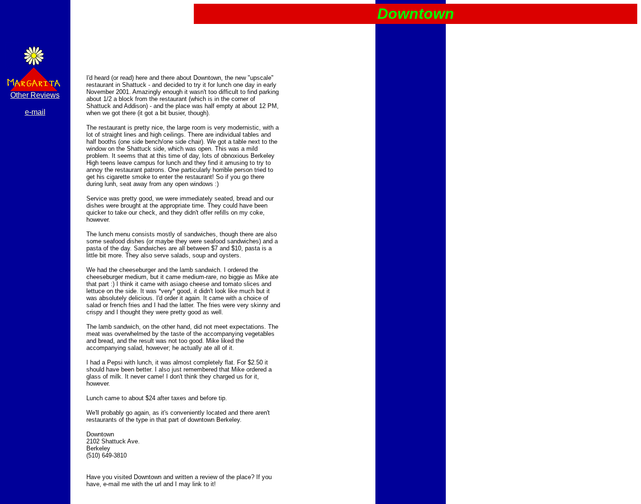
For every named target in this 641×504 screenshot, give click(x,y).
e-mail (35, 112)
